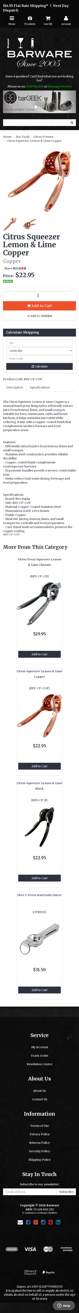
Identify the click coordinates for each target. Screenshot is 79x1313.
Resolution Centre (39, 1064)
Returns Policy (39, 1143)
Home (7, 137)
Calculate (41, 366)
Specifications (40, 387)
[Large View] (10, 224)
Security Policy (39, 1151)
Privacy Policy (40, 1134)
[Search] (72, 122)
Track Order (39, 1055)
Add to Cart (41, 305)
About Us (39, 1091)
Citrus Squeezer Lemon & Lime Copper (34, 141)
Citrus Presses (43, 137)
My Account (39, 1047)
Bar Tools (23, 137)
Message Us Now (60, 86)
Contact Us (39, 1099)
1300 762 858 (35, 86)
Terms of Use (39, 1126)
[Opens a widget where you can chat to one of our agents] (64, 1306)
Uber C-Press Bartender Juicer (39, 895)
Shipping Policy (39, 1160)
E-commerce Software (35, 1212)
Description (14, 387)
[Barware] (39, 56)
